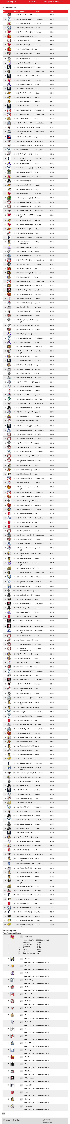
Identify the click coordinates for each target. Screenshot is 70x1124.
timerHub (16, 1120)
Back (3, 1113)
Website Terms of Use (47, 1122)
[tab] (35, 938)
